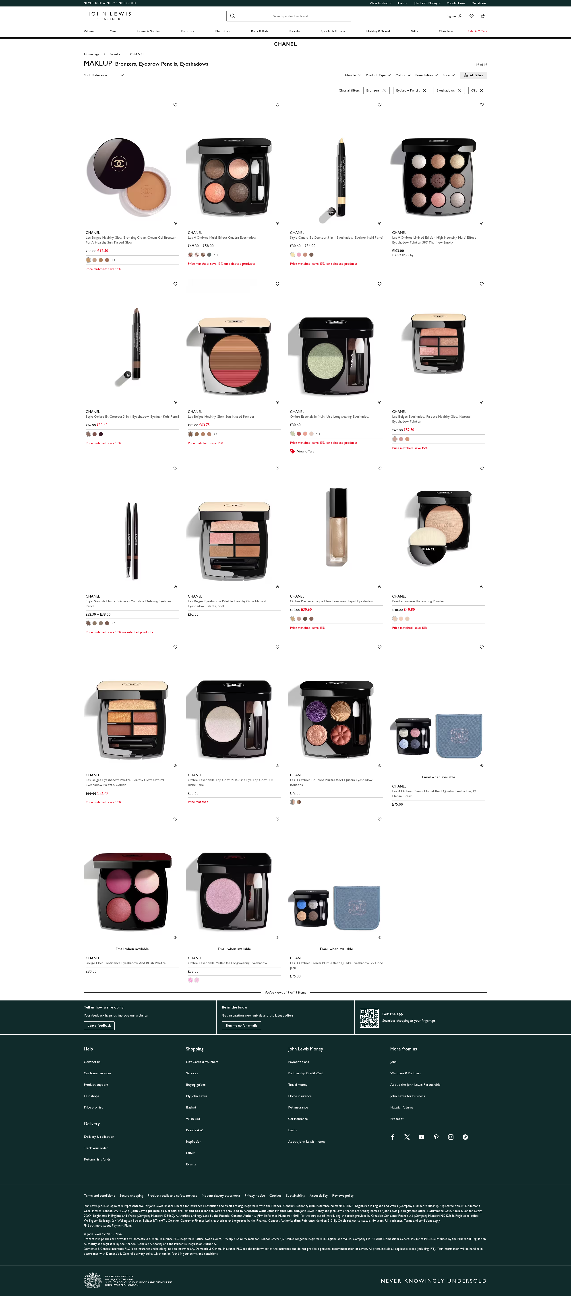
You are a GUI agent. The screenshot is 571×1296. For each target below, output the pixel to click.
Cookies (275, 1195)
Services (192, 1073)
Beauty (294, 31)
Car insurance (298, 1119)
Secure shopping (131, 1195)
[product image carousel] (132, 164)
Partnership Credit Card (305, 1073)
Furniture (187, 31)
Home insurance (300, 1096)
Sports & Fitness (333, 31)
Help (401, 3)
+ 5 (114, 623)
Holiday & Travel (378, 31)
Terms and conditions (99, 1195)
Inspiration (193, 1141)
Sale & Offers (477, 31)
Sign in (451, 16)
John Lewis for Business (407, 1096)
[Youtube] (421, 1138)
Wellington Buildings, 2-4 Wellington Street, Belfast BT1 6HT (125, 1221)
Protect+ (397, 1119)
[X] (407, 1138)
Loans (292, 1130)
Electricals (222, 31)
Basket (191, 1107)
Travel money (297, 1084)
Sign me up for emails (241, 1025)
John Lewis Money (425, 3)
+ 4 (216, 254)
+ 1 (113, 260)
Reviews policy (343, 1195)
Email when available (423, 778)
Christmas (446, 31)
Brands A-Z (194, 1130)
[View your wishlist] (470, 16)
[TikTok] (465, 1138)
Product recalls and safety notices (172, 1195)
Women (89, 31)
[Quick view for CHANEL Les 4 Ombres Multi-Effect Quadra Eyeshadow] (277, 223)
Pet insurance (298, 1107)
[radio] (88, 260)
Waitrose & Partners (405, 1073)
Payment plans (298, 1062)
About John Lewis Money (306, 1141)
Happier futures (401, 1107)
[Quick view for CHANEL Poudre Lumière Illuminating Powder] (481, 586)
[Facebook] (392, 1138)
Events (191, 1164)
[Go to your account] (460, 16)
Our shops (91, 1096)
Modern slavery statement (221, 1195)
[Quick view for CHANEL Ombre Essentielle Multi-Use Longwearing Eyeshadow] (379, 402)
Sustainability (295, 1195)
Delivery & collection (99, 1136)
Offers (191, 1153)
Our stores (479, 3)
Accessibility (319, 1195)
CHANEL (137, 54)
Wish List (193, 1119)
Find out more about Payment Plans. (108, 1225)
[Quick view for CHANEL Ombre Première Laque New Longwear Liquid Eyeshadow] (379, 586)
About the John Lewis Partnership (415, 1084)
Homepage (91, 54)
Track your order (96, 1148)
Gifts (414, 31)
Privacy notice (255, 1195)
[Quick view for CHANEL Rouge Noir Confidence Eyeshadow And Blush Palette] (175, 937)
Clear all (349, 90)
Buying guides (196, 1084)
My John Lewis (456, 3)
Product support (96, 1084)
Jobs (393, 1062)
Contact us (92, 1062)
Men (113, 31)
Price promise (93, 1107)
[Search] (232, 16)
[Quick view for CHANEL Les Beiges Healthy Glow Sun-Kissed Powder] (277, 402)
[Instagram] (450, 1138)
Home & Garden (148, 31)
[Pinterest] (436, 1138)
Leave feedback (99, 1025)
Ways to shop (379, 3)
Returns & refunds (97, 1159)
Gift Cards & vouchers (202, 1062)
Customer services (97, 1073)
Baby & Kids (260, 31)
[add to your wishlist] (175, 104)
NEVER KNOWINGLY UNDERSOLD (110, 3)
